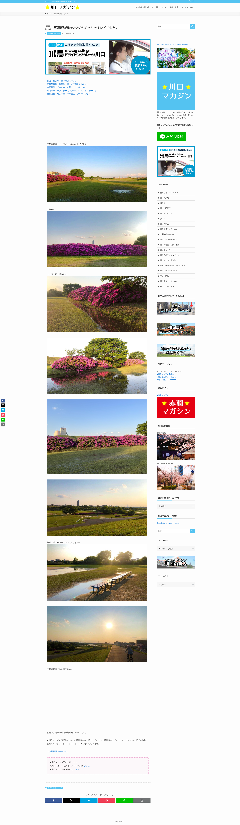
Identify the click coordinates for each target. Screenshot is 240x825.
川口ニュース (165, 250)
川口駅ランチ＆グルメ (169, 229)
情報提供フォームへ (58, 751)
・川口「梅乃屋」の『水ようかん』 (61, 81)
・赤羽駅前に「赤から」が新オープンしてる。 (66, 87)
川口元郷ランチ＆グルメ (169, 255)
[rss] (190, 1)
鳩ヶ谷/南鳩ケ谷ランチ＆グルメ (172, 266)
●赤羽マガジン (162, 395)
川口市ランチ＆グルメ (169, 281)
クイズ (162, 219)
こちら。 (75, 762)
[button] (53, 800)
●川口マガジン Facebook (167, 380)
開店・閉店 (164, 276)
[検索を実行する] (192, 26)
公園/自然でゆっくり (54, 33)
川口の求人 (164, 224)
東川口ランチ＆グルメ (169, 271)
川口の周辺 (164, 198)
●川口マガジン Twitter (165, 374)
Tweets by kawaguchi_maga (168, 523)
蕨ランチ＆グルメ (167, 286)
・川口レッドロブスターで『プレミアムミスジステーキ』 (71, 91)
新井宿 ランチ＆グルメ (169, 193)
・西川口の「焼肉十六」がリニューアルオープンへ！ (69, 94)
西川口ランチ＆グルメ (169, 239)
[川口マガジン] (62, 7)
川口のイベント (166, 213)
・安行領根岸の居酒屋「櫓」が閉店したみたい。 (67, 84)
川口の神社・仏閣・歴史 (169, 245)
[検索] (193, 1)
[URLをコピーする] (141, 800)
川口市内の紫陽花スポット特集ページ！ (172, 44)
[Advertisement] (97, 116)
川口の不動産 (165, 208)
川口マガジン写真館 (168, 260)
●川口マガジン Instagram (167, 377)
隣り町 (162, 203)
